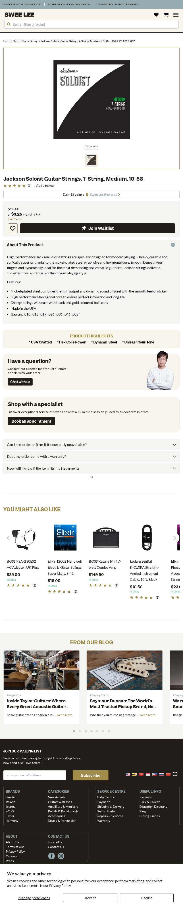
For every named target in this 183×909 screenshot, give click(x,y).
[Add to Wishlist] (13, 228)
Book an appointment (31, 421)
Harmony (12, 820)
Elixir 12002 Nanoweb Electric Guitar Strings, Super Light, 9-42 (65, 567)
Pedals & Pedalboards (63, 811)
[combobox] (91, 24)
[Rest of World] (176, 773)
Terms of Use (15, 847)
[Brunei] (136, 774)
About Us (12, 842)
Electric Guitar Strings (26, 41)
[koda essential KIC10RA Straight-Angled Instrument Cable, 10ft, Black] (147, 539)
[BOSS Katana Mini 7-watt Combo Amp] (106, 539)
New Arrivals (57, 797)
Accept (90, 898)
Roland (10, 802)
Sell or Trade (106, 811)
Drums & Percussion (62, 820)
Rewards (145, 797)
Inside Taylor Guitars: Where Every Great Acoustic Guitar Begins (36, 706)
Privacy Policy (60, 885)
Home (7, 41)
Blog (142, 811)
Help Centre (105, 797)
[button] (91, 160)
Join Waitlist (101, 228)
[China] (169, 774)
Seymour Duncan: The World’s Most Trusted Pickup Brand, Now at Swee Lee (123, 706)
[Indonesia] (149, 774)
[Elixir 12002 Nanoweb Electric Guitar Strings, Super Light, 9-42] (65, 539)
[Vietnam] (142, 774)
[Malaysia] (129, 774)
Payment (103, 802)
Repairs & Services (110, 816)
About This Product (25, 244)
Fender (11, 797)
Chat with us (20, 382)
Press (10, 861)
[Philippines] (156, 774)
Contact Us (56, 847)
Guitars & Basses (60, 802)
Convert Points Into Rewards (117, 4)
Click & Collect (149, 802)
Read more (65, 715)
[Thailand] (163, 774)
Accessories (56, 816)
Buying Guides (149, 816)
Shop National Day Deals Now (68, 4)
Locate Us (55, 842)
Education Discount (153, 806)
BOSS (10, 811)
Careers (11, 856)
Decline (146, 898)
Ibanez (10, 806)
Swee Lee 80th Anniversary (22, 4)
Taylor (10, 816)
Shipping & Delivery (110, 806)
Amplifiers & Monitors (63, 806)
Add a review (45, 185)
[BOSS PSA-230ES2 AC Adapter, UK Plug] (24, 539)
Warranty (103, 820)
